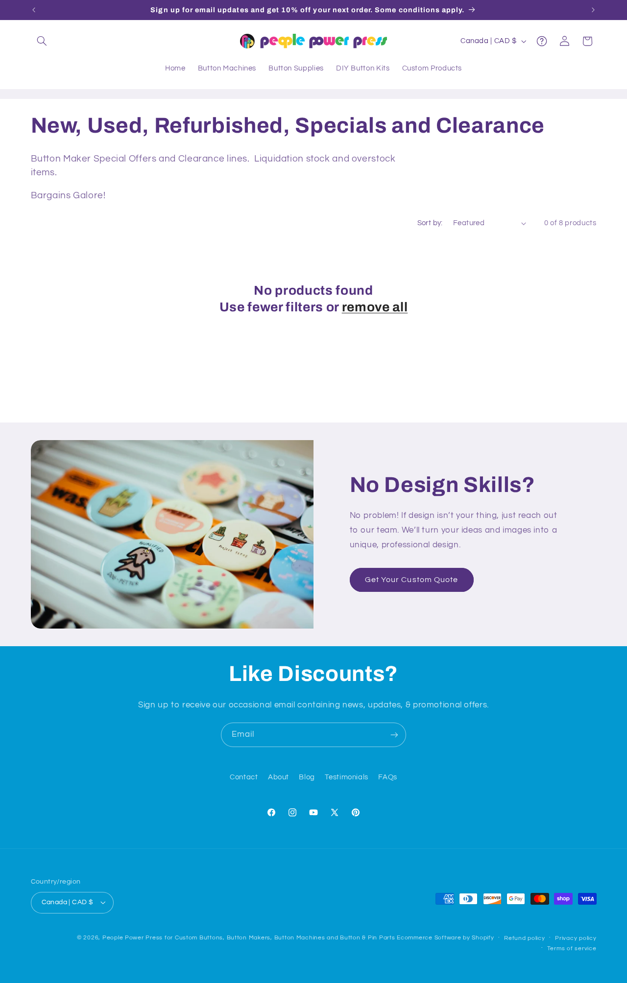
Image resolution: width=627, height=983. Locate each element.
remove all (375, 307)
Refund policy (524, 938)
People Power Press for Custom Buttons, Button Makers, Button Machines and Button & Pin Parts (248, 937)
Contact (244, 777)
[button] (42, 41)
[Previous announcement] (34, 10)
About (278, 777)
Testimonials (346, 777)
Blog (307, 777)
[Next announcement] (593, 10)
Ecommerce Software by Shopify (445, 937)
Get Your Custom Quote (411, 580)
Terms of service (572, 948)
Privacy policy (575, 938)
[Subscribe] (394, 735)
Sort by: (430, 223)
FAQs (387, 777)
